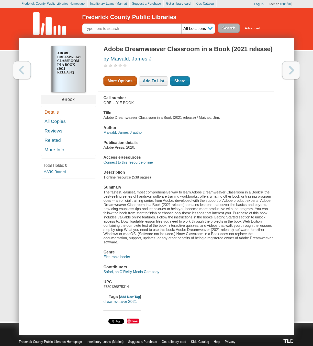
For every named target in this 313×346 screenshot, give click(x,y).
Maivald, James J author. (123, 132)
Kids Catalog (205, 3)
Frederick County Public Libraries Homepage (53, 3)
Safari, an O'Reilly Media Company (131, 272)
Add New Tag (130, 297)
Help (217, 342)
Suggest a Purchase (146, 3)
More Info (54, 149)
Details (52, 112)
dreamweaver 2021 (120, 301)
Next (291, 70)
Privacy (230, 342)
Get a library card (178, 3)
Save (135, 321)
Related (53, 140)
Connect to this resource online (128, 162)
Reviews (54, 130)
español (285, 4)
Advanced (252, 28)
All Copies (55, 121)
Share (179, 81)
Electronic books (116, 257)
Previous (22, 70)
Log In (259, 4)
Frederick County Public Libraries (129, 17)
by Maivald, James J (127, 58)
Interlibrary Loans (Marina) (108, 3)
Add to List (153, 81)
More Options (120, 81)
